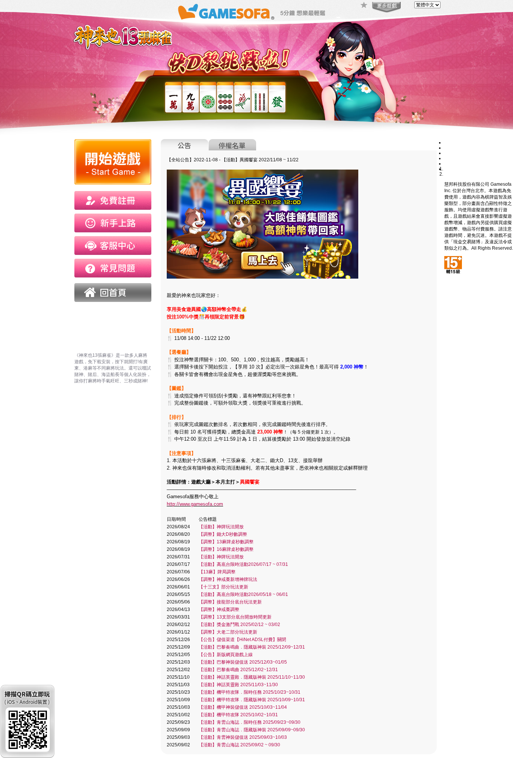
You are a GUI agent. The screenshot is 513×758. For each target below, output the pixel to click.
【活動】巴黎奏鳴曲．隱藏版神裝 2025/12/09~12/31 (252, 647)
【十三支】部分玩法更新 (223, 587)
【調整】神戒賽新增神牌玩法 (228, 579)
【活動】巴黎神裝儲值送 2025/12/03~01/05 (243, 662)
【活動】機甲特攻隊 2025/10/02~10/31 (238, 714)
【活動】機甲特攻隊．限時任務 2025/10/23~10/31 (249, 692)
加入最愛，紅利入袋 (364, 5)
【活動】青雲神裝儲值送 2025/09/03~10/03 (243, 737)
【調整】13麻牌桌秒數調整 (226, 541)
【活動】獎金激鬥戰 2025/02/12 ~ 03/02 (239, 624)
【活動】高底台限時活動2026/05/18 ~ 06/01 (243, 594)
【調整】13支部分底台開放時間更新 (235, 617)
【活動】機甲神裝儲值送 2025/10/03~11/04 (243, 707)
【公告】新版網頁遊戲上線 (226, 654)
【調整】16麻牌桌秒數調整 (226, 549)
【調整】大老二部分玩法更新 (228, 632)
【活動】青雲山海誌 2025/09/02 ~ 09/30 (239, 744)
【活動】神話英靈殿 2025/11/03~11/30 (238, 684)
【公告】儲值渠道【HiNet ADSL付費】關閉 (242, 639)
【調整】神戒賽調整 (219, 609)
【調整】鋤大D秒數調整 (223, 534)
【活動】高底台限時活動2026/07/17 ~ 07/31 (243, 564)
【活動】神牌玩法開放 (221, 526)
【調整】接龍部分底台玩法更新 (230, 602)
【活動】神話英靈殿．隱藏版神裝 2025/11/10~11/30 (252, 677)
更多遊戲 (386, 7)
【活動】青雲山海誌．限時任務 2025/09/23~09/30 (249, 722)
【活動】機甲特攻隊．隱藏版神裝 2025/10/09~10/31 (252, 699)
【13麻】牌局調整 (217, 572)
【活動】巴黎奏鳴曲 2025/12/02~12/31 (238, 669)
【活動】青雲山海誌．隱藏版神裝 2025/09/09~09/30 (252, 729)
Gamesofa (226, 12)
